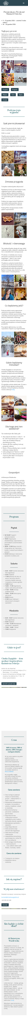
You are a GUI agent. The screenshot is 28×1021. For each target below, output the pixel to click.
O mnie (5, 100)
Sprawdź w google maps (9, 683)
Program (5, 89)
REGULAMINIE (9, 771)
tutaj (13, 389)
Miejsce (5, 95)
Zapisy (21, 95)
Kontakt (5, 905)
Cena (13, 95)
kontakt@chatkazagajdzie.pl (10, 897)
